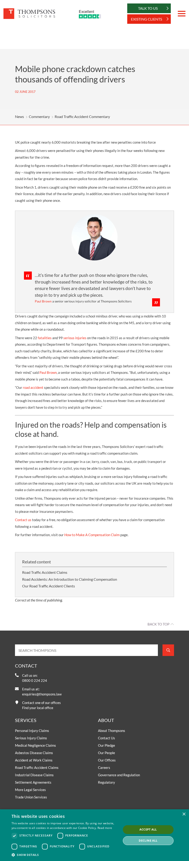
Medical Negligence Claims (35, 745)
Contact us (23, 520)
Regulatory (106, 782)
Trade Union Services (31, 797)
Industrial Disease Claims (34, 775)
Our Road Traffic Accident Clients (48, 586)
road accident (33, 387)
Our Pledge (106, 745)
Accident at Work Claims (34, 760)
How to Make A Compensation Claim (92, 535)
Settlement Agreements (33, 782)
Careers (104, 767)
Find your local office (37, 708)
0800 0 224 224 (34, 680)
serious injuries (74, 338)
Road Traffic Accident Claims (44, 572)
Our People (106, 753)
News (19, 116)
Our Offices (107, 760)
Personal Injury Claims (32, 730)
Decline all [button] (148, 841)
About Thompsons (111, 730)
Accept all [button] (148, 829)
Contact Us (106, 738)
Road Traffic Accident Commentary (82, 116)
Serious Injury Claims (31, 738)
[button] (65, 855)
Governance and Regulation (119, 775)
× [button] (184, 814)
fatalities (45, 338)
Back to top (158, 624)
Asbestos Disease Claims (34, 753)
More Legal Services (30, 790)
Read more (104, 828)
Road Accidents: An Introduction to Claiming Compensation (69, 579)
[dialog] (94, 835)
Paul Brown (48, 372)
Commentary (39, 116)
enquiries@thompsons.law (42, 694)
